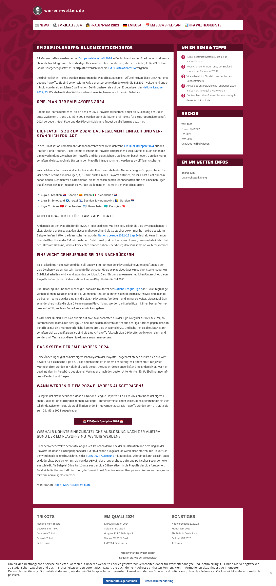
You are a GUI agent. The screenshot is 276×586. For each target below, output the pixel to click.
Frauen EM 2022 (190, 129)
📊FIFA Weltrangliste (202, 25)
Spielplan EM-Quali (114, 528)
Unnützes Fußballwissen (195, 143)
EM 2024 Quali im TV (115, 543)
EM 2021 (186, 133)
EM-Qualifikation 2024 (122, 68)
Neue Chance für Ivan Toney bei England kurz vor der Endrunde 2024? (209, 69)
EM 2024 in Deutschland (185, 533)
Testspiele (177, 543)
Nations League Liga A (128, 289)
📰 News (42, 25)
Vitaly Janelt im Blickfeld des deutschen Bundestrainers (209, 78)
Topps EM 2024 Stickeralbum (71, 484)
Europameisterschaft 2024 (95, 58)
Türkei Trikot (43, 543)
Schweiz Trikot (45, 538)
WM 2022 (186, 124)
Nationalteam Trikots (48, 523)
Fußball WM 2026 (181, 538)
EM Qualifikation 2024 (116, 523)
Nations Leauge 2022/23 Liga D (118, 235)
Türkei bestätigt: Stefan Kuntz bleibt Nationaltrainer (206, 59)
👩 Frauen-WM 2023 (102, 25)
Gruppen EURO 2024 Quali (118, 533)
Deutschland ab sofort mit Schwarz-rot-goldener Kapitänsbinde (211, 98)
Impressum (188, 172)
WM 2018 (186, 138)
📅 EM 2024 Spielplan (163, 25)
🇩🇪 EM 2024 (132, 25)
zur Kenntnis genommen (121, 581)
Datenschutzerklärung (194, 177)
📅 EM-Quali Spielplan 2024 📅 (103, 421)
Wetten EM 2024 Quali (116, 538)
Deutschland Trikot (47, 528)
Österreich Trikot (46, 533)
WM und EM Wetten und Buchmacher (58, 10)
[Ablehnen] (271, 573)
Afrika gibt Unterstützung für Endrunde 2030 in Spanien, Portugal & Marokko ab (211, 88)
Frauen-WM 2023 (181, 528)
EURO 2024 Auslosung (100, 455)
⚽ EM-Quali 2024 (67, 25)
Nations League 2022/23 (185, 523)
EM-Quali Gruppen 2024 (139, 146)
